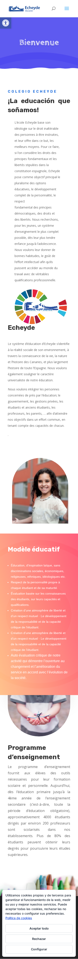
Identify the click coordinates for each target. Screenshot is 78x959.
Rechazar (39, 939)
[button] (5, 23)
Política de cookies (18, 918)
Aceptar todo (39, 928)
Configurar (39, 949)
